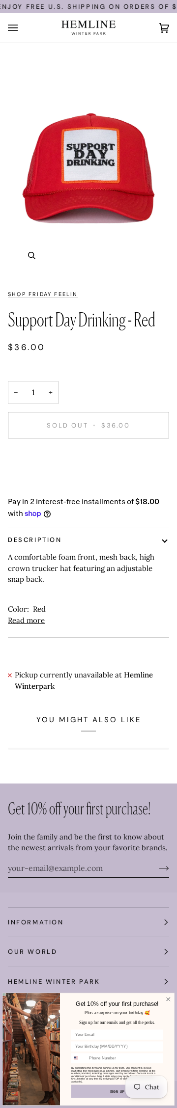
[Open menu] (22, 27)
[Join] (156, 868)
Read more (26, 620)
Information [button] (36, 922)
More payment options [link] (47, 484)
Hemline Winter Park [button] (54, 981)
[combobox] (79, 1058)
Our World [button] (32, 951)
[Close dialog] (168, 999)
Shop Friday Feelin (43, 294)
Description (35, 540)
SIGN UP (117, 1091)
